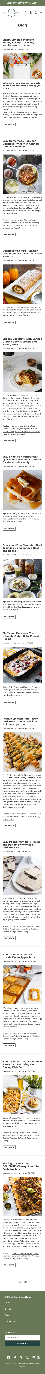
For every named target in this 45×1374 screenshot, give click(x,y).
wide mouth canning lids (20, 226)
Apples (33, 1033)
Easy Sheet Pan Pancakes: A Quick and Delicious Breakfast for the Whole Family (22, 459)
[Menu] (40, 12)
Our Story (9, 1309)
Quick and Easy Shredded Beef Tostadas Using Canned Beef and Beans (22, 548)
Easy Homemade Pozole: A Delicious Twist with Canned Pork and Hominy (21, 144)
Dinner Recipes (31, 220)
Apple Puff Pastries (20, 1033)
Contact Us (10, 1321)
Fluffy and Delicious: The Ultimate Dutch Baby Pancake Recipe (22, 636)
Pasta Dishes (9, 428)
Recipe (6, 223)
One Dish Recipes (19, 1135)
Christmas (16, 814)
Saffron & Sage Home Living (19, 225)
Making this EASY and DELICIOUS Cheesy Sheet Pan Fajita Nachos (21, 1166)
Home (7, 1303)
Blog (7, 1315)
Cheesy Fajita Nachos (22, 1253)
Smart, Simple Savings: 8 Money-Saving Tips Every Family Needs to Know (18, 42)
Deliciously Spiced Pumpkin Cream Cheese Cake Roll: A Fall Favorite (22, 253)
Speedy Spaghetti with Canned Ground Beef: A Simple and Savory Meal (22, 341)
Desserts (26, 926)
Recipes (13, 223)
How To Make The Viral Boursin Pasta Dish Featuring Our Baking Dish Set (22, 1064)
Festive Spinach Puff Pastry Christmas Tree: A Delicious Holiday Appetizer (20, 721)
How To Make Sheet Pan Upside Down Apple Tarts (19, 956)
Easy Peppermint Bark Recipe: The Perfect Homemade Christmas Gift (22, 844)
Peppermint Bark (22, 929)
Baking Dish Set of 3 (21, 1133)
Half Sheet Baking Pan (21, 1036)
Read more (9, 124)
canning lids (17, 220)
